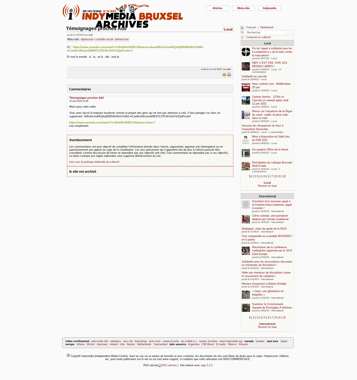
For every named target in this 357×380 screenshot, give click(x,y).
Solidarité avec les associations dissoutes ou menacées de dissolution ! (267, 263)
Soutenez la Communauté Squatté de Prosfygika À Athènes (272, 306)
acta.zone (155, 341)
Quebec (260, 341)
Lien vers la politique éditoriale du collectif (94, 161)
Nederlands (267, 27)
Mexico (232, 344)
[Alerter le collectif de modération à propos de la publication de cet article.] (225, 75)
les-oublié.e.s (189, 341)
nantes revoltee (208, 341)
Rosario (243, 344)
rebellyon (115, 341)
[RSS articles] (167, 365)
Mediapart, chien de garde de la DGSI (264, 228)
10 (284, 176)
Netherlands (144, 344)
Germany (102, 344)
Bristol (91, 344)
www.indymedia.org (230, 341)
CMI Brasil (207, 344)
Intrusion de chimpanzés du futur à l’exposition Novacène (262, 127)
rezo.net (128, 341)
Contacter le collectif (258, 37)
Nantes (131, 344)
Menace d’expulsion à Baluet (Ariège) (264, 283)
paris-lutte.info (99, 341)
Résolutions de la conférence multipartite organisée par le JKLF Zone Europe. (272, 251)
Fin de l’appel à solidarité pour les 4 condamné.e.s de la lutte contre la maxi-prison (272, 52)
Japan (283, 341)
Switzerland (160, 344)
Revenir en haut (267, 185)
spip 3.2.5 (207, 365)
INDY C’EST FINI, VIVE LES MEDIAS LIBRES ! (269, 64)
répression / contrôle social (97, 39)
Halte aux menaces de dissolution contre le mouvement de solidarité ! (266, 274)
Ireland (114, 344)
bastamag (141, 341)
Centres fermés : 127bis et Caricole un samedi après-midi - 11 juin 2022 (271, 100)
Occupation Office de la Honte (270, 149)
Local (267, 43)
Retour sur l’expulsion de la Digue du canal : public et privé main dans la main (272, 115)
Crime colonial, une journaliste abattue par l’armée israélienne (270, 217)
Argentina (193, 344)
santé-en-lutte (171, 341)
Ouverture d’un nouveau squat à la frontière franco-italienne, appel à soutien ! (272, 205)
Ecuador (221, 344)
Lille (122, 344)
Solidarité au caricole (254, 76)
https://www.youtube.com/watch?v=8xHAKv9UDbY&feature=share (111, 122)
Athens (80, 344)
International (267, 196)
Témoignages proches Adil (86, 97)
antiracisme (122, 39)
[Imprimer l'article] (229, 75)
